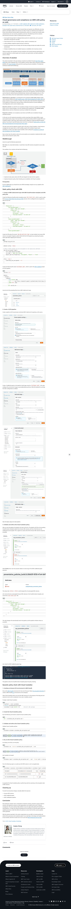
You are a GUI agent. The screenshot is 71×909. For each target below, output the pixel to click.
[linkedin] (53, 901)
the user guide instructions (38, 691)
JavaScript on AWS (40, 889)
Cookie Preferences (20, 904)
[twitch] (58, 901)
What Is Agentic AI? (10, 879)
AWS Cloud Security (10, 886)
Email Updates (54, 46)
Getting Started (24, 873)
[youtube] (60, 901)
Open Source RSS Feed (56, 44)
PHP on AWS (39, 887)
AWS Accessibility (56, 889)
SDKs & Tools (39, 876)
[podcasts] (62, 901)
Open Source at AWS (54, 23)
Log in (23, 854)
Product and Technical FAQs (27, 887)
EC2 (13, 692)
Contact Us (54, 873)
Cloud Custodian (12, 64)
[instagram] (56, 901)
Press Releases (9, 894)
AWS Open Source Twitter (57, 38)
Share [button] (40, 25)
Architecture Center (25, 884)
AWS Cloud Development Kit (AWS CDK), (34, 99)
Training (23, 876)
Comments (33, 25)
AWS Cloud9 (10, 691)
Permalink (27, 25)
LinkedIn (53, 41)
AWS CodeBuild (38, 266)
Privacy (7, 904)
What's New (8, 889)
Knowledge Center (56, 881)
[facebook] (51, 901)
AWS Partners (24, 892)
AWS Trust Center (25, 879)
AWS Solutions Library (26, 881)
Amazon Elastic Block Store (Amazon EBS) (14, 198)
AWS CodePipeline (7, 186)
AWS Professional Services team (35, 817)
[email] (64, 901)
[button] (19, 6)
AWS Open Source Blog (8, 17)
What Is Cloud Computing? (12, 876)
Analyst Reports (25, 889)
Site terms (12, 904)
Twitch (53, 43)
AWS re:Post (55, 879)
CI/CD (6, 821)
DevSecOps (18, 821)
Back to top (34, 896)
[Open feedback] (69, 454)
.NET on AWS (39, 879)
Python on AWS (40, 881)
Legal (53, 892)
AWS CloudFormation (20, 99)
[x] (49, 901)
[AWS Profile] (67, 2)
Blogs (7, 891)
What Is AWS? (9, 873)
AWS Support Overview (57, 884)
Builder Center (39, 873)
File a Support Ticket (57, 876)
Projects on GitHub (54, 25)
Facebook (53, 39)
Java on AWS (39, 884)
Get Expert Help (55, 887)
